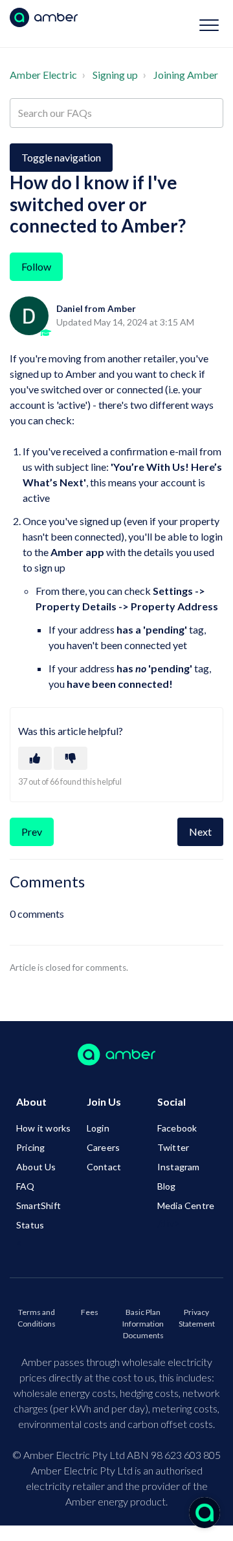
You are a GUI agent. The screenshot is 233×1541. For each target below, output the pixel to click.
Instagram (178, 1166)
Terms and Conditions (36, 1318)
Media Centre (185, 1205)
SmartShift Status (38, 1215)
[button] (208, 24)
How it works (43, 1127)
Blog (166, 1186)
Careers (103, 1147)
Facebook (177, 1127)
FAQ (25, 1186)
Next (200, 831)
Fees (89, 1312)
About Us (36, 1166)
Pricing (30, 1147)
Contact (104, 1166)
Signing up (115, 74)
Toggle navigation (61, 157)
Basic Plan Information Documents (143, 1323)
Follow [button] (36, 266)
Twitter (173, 1147)
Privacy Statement (197, 1318)
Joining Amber (185, 74)
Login (98, 1127)
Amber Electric (43, 74)
